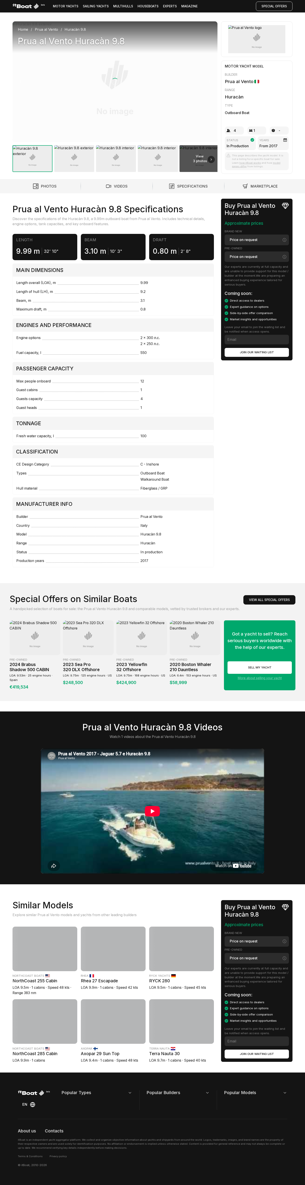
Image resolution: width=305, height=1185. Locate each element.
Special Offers (274, 6)
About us (27, 1131)
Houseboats (148, 6)
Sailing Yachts (96, 6)
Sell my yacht (260, 667)
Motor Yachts (65, 6)
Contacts (54, 1131)
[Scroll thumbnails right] (211, 159)
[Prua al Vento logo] (256, 39)
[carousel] (115, 95)
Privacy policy (58, 1156)
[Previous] (20, 81)
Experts (170, 6)
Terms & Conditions (30, 1156)
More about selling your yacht (260, 678)
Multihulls (123, 6)
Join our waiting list (257, 352)
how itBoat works (250, 162)
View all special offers (269, 600)
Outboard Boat (237, 113)
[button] (115, 81)
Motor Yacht (238, 66)
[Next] (209, 81)
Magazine (189, 6)
